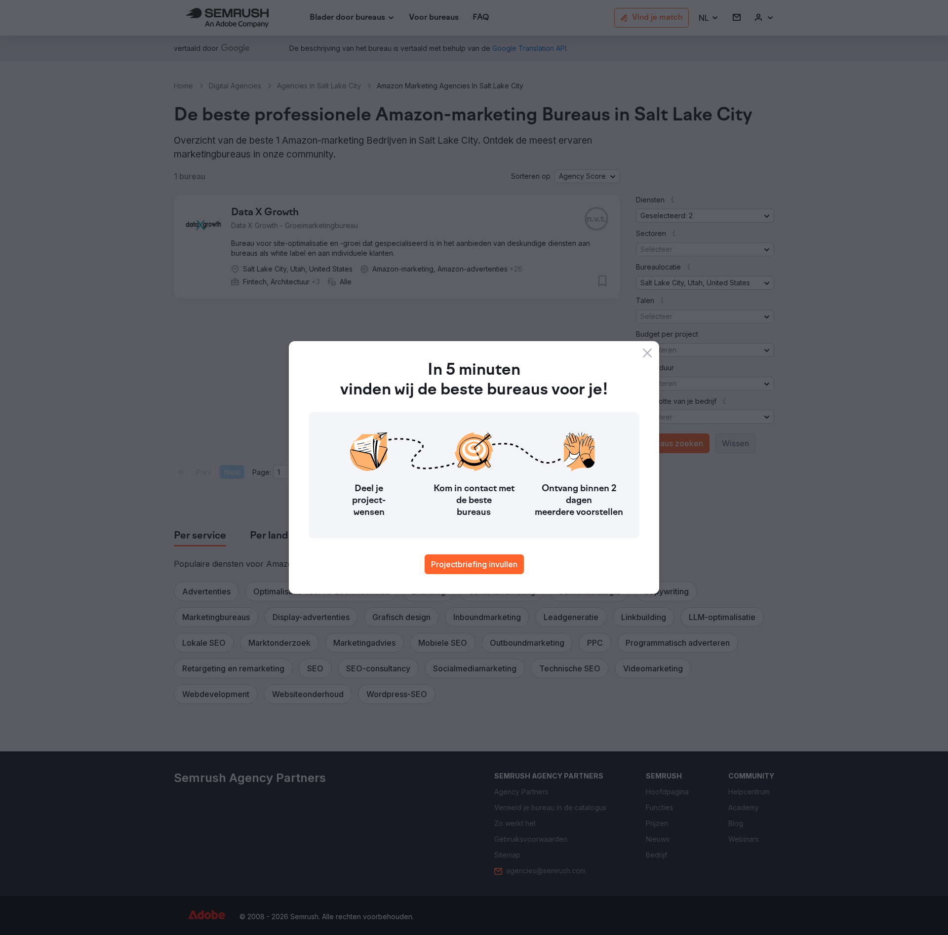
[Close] (647, 353)
